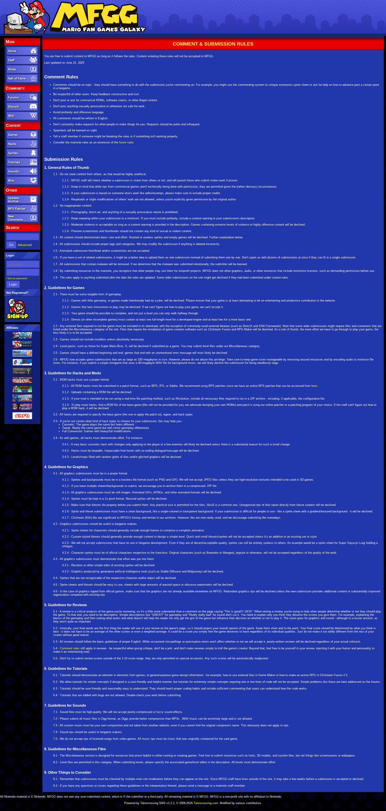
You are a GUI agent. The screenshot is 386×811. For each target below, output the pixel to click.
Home (12, 51)
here (314, 386)
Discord (13, 106)
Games (13, 134)
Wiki (11, 115)
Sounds (13, 171)
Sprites (13, 153)
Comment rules (70, 648)
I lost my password (16, 278)
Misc (11, 180)
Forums (13, 97)
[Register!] (17, 319)
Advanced (25, 245)
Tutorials (14, 162)
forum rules (126, 142)
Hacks (12, 144)
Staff (11, 60)
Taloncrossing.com (206, 803)
